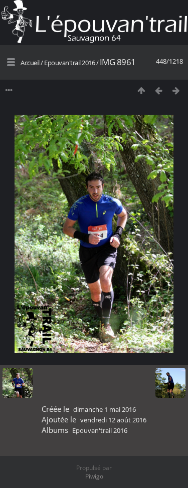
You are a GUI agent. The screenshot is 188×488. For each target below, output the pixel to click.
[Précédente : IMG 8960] (158, 90)
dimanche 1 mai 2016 (104, 409)
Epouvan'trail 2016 (69, 62)
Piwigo (94, 476)
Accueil (30, 62)
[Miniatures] (141, 90)
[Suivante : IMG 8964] (176, 90)
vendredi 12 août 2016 (113, 419)
